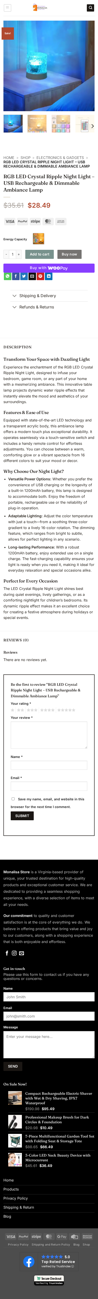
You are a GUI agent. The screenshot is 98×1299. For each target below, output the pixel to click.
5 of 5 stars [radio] (65, 710)
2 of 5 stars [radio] (19, 710)
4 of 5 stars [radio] (47, 710)
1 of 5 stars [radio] (12, 710)
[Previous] (11, 66)
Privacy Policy (18, 1244)
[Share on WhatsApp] (7, 276)
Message (10, 1027)
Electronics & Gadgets (60, 157)
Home (8, 157)
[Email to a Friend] (32, 276)
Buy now (69, 254)
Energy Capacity (15, 239)
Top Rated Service (58, 1261)
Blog (76, 1244)
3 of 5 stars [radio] (31, 710)
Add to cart (39, 254)
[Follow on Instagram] (14, 953)
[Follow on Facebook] (7, 953)
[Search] (90, 8)
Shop (26, 157)
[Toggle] (14, 296)
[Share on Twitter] (24, 276)
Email (16, 778)
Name (17, 757)
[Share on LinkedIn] (48, 276)
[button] (7, 8)
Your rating (21, 703)
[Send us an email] (21, 953)
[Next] (87, 66)
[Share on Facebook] (16, 276)
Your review (22, 717)
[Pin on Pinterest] (40, 276)
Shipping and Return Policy (51, 1244)
